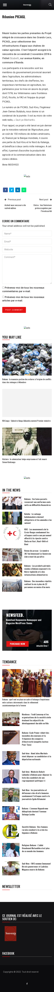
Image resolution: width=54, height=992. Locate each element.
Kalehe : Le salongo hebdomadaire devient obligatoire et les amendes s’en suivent (38, 518)
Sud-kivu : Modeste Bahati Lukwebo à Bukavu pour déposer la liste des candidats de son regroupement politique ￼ (37, 776)
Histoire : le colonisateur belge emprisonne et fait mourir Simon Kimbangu (24, 460)
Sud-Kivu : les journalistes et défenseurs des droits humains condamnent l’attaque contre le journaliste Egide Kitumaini (36, 794)
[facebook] (5, 190)
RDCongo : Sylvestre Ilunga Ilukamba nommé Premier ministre (26, 420)
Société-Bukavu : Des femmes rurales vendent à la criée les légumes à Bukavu (35, 829)
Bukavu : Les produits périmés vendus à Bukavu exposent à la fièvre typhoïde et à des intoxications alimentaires (37, 570)
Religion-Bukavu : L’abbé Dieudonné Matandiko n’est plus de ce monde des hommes (36, 848)
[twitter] (11, 190)
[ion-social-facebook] (27, 984)
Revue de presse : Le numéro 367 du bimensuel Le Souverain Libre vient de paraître (37, 553)
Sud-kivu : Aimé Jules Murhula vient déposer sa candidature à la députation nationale (36, 756)
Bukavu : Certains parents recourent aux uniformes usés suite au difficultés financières (37, 501)
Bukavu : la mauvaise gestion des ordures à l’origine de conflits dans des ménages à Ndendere (26, 381)
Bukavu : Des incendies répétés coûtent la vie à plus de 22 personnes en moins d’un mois (37, 584)
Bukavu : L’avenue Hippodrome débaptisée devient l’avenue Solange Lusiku (35, 811)
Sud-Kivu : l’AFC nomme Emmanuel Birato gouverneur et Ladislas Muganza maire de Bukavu (36, 866)
